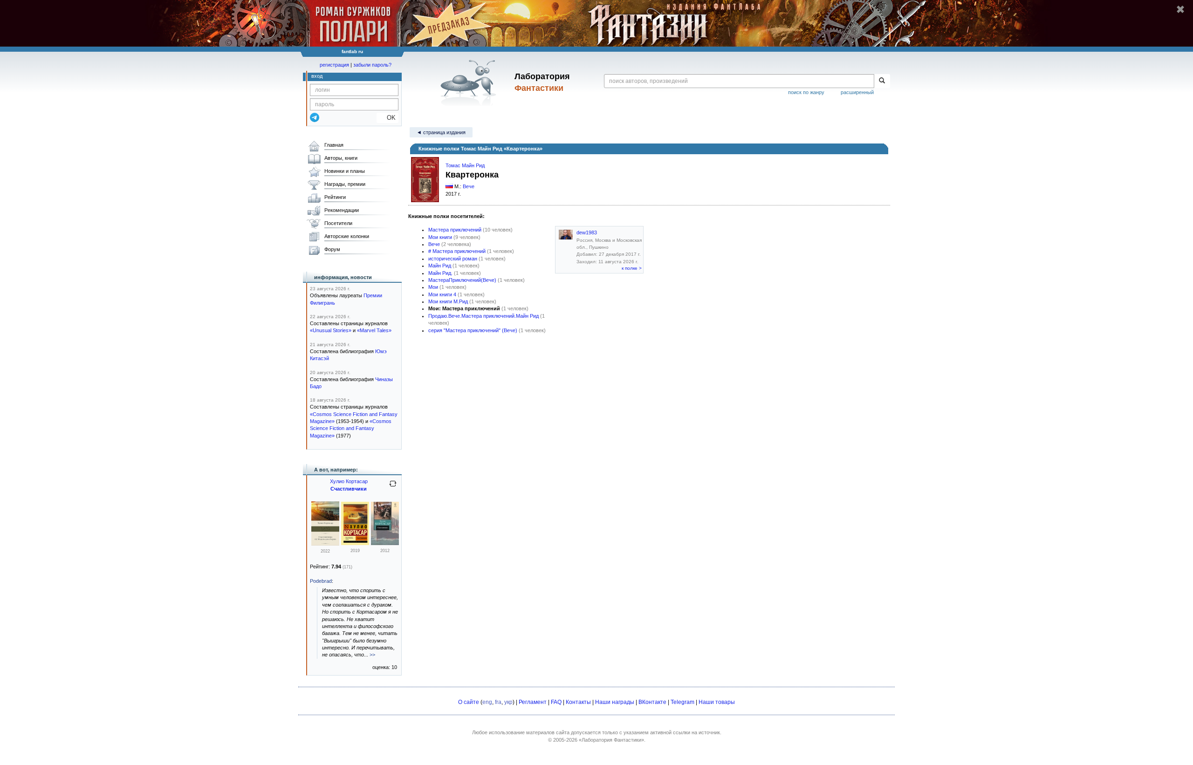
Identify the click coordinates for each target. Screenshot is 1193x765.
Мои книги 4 (442, 294)
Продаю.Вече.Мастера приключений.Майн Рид (483, 316)
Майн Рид (439, 265)
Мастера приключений (454, 229)
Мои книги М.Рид (448, 301)
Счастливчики (348, 489)
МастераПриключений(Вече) (462, 280)
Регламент (533, 702)
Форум (332, 249)
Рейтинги (335, 197)
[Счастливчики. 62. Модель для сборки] (325, 543)
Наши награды (614, 702)
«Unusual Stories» (330, 330)
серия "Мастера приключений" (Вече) (472, 330)
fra (498, 702)
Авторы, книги (340, 158)
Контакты (578, 702)
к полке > (632, 268)
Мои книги (440, 237)
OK (387, 117)
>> (372, 654)
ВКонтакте (652, 702)
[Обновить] (392, 487)
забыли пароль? (372, 65)
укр (508, 702)
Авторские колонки (346, 236)
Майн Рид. (440, 273)
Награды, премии (344, 184)
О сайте (468, 702)
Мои (433, 287)
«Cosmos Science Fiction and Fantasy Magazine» (350, 428)
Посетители (338, 223)
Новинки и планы (344, 171)
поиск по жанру (806, 92)
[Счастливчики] (355, 543)
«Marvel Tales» (374, 330)
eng (487, 702)
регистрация (334, 65)
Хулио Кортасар (349, 481)
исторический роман (452, 258)
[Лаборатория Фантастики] (470, 82)
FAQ (556, 702)
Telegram (682, 702)
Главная (333, 145)
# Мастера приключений (457, 251)
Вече (468, 186)
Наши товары (717, 702)
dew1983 (586, 232)
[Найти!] (882, 81)
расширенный (857, 92)
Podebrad (321, 581)
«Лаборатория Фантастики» (611, 740)
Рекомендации (341, 210)
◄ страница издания (441, 132)
